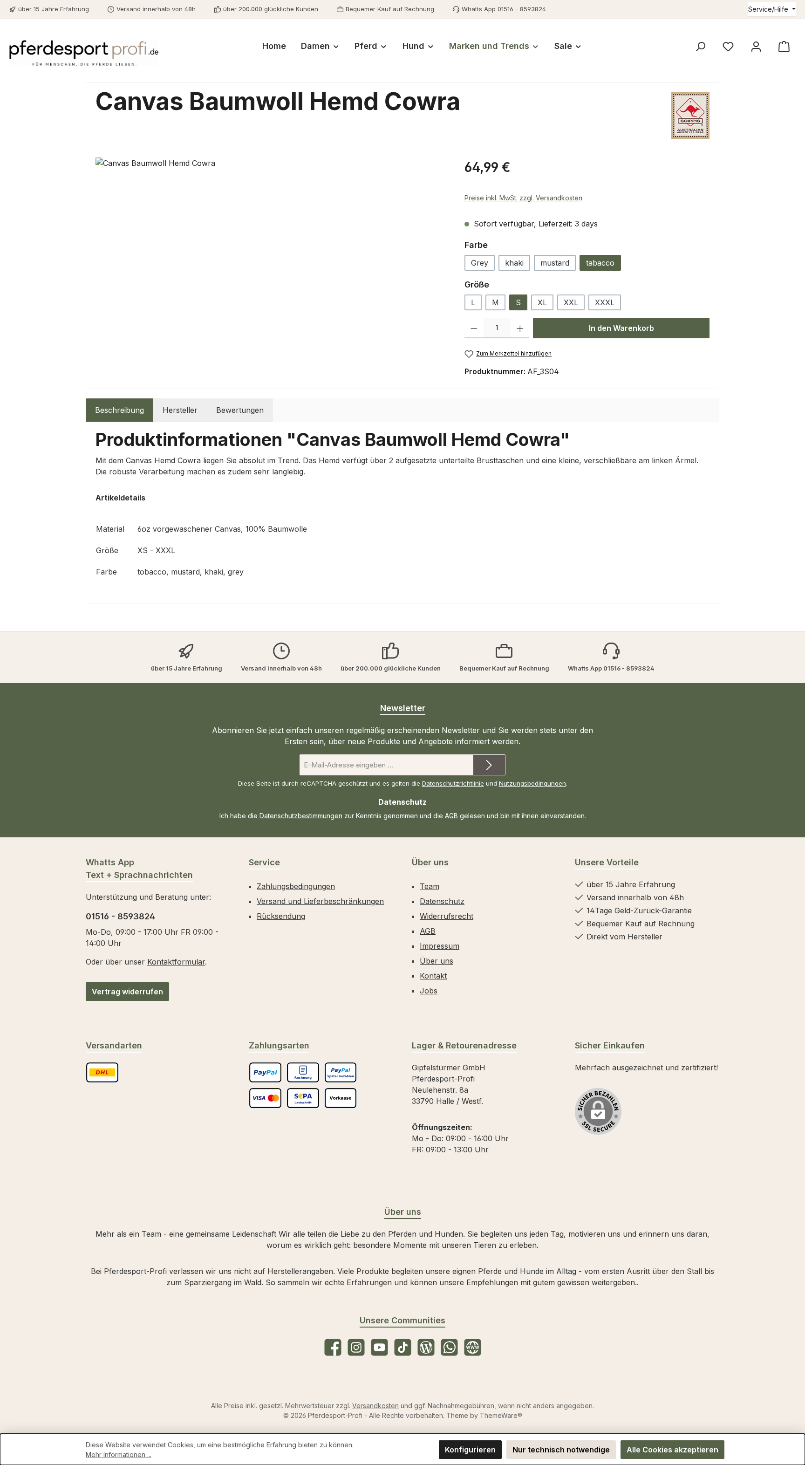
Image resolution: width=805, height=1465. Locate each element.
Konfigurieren (470, 1449)
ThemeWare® (501, 1415)
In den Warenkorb (621, 328)
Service (264, 862)
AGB (451, 816)
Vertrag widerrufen (127, 991)
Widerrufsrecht (446, 916)
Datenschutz (442, 901)
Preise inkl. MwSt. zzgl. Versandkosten (523, 198)
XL (542, 302)
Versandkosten (375, 1406)
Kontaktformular (176, 961)
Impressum (439, 946)
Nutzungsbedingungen (532, 783)
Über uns (430, 862)
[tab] (119, 410)
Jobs (428, 990)
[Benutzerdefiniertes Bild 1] (102, 1072)
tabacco (600, 262)
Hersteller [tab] (180, 410)
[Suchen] (700, 46)
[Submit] (489, 764)
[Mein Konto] (756, 46)
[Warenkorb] (784, 46)
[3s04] (270, 257)
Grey (479, 262)
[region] (270, 257)
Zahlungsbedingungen (296, 886)
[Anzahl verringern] (474, 328)
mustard (554, 262)
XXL (571, 302)
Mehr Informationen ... (118, 1454)
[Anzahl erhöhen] (520, 328)
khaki (514, 262)
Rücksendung (281, 916)
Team (429, 886)
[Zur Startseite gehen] (83, 53)
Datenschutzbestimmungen (300, 816)
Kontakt (433, 975)
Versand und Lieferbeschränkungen (320, 901)
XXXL (604, 302)
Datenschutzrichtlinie (453, 783)
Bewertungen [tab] (240, 410)
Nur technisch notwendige (561, 1449)
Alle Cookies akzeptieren (672, 1449)
